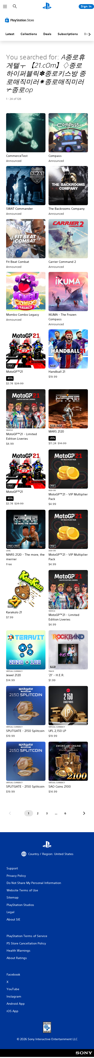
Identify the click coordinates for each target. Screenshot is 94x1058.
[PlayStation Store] (20, 20)
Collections (29, 34)
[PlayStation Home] (47, 6)
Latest (9, 34)
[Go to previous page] (10, 813)
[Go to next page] (84, 813)
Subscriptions (68, 34)
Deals (47, 34)
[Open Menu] (5, 6)
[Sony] (84, 1056)
